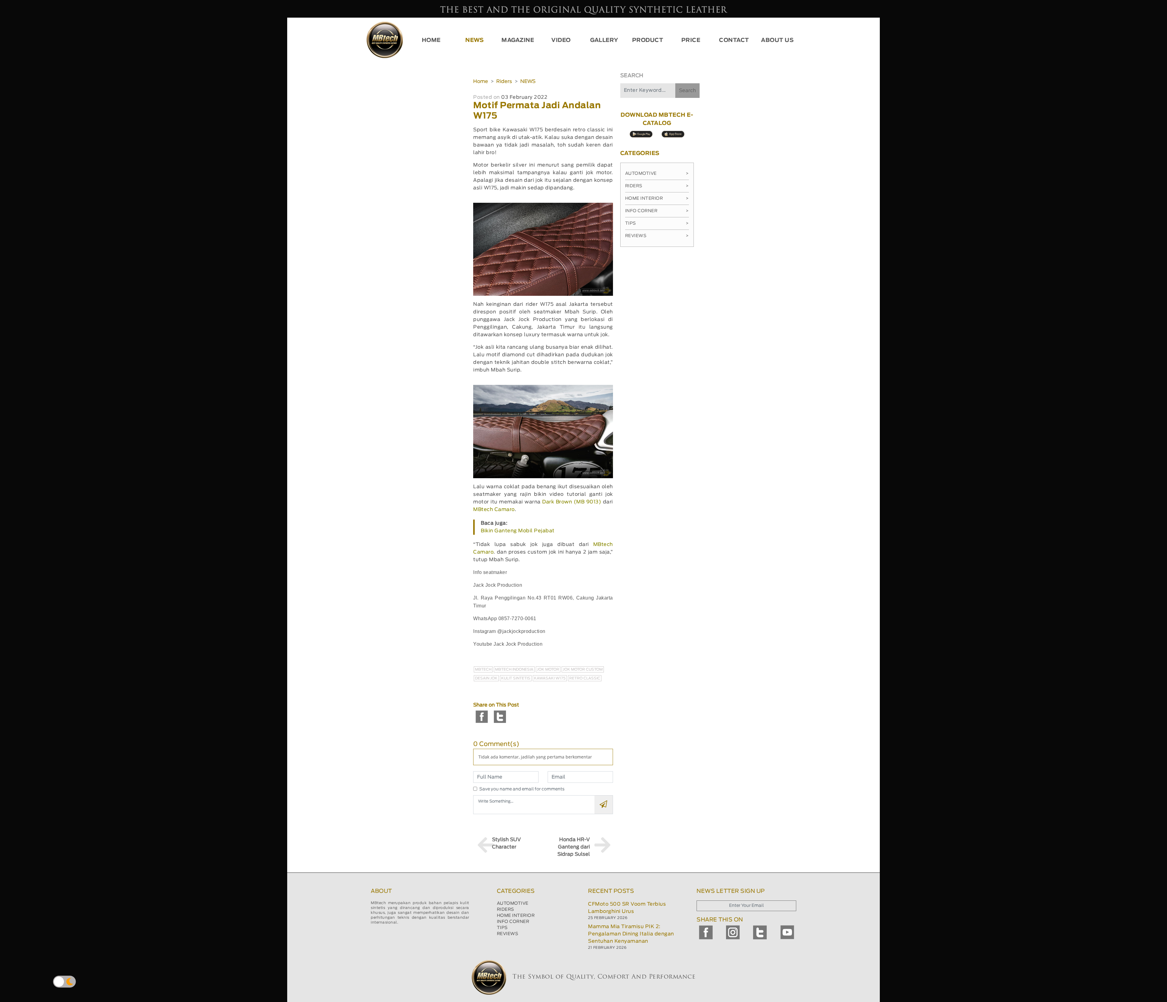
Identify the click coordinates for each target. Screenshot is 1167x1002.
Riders (504, 81)
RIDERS (505, 909)
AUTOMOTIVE (512, 903)
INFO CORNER (513, 922)
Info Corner (657, 211)
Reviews (657, 236)
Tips (657, 223)
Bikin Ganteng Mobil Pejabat (518, 530)
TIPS (502, 928)
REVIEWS (507, 934)
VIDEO (561, 40)
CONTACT (734, 40)
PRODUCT (647, 40)
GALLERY (604, 40)
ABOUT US (777, 40)
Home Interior (657, 198)
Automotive (657, 173)
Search (687, 90)
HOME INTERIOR (516, 916)
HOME (431, 40)
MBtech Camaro (494, 509)
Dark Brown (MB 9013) (571, 501)
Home (480, 81)
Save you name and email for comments (522, 789)
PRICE (691, 40)
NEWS (474, 40)
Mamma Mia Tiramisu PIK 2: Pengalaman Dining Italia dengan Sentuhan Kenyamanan (631, 934)
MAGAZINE (517, 40)
